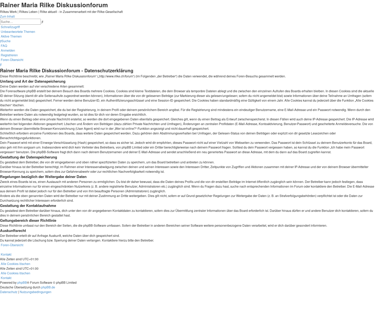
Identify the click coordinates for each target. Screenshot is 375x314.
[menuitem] (17, 31)
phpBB (22, 282)
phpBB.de (48, 287)
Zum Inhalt (7, 16)
